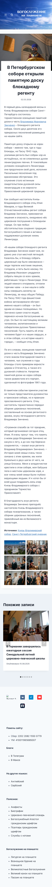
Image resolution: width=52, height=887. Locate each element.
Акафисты (16, 807)
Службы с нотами (21, 835)
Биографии (17, 811)
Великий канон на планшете (27, 873)
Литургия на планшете (23, 857)
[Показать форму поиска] (11, 14)
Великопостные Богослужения (28, 869)
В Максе (15, 760)
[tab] (20, 677)
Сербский (16, 785)
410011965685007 (26, 740)
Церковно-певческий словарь (27, 815)
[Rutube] (22, 705)
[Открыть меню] (5, 15)
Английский (17, 781)
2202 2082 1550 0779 (30, 736)
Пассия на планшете (22, 877)
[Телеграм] (31, 697)
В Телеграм (17, 756)
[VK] (22, 697)
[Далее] (44, 642)
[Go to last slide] (8, 642)
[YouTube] (39, 697)
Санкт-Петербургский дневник (29, 534)
